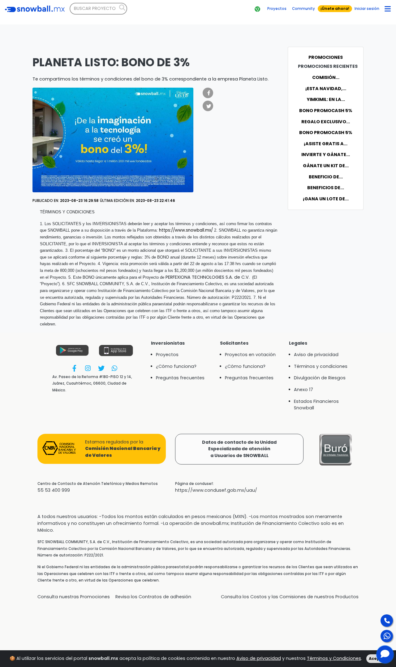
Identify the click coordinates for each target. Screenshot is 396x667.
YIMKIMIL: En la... (326, 99)
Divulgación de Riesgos (320, 378)
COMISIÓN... (325, 77)
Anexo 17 (303, 389)
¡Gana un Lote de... (326, 199)
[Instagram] (88, 368)
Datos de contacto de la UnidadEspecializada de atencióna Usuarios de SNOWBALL (239, 449)
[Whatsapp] (115, 368)
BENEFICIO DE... (326, 177)
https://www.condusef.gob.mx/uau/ (216, 490)
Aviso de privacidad (258, 658)
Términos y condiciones (320, 366)
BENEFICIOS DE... (325, 188)
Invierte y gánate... (325, 154)
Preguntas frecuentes (180, 378)
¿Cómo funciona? (176, 366)
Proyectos (167, 354)
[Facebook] (74, 368)
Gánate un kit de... (326, 166)
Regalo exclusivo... (325, 122)
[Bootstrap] (35, 9)
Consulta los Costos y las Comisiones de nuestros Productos (290, 597)
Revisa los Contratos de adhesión (153, 597)
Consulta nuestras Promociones (73, 597)
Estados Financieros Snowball (316, 404)
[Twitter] (101, 368)
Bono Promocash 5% (325, 110)
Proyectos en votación (250, 354)
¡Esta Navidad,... (325, 88)
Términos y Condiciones (334, 658)
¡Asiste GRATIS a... (325, 144)
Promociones (325, 57)
